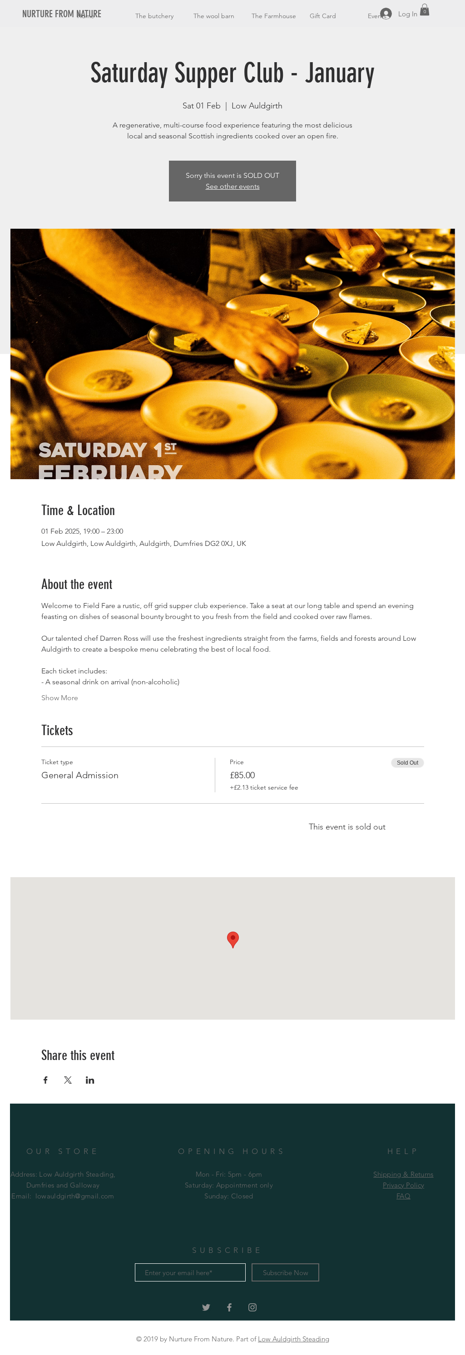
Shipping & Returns (403, 1174)
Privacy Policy (403, 1185)
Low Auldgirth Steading (293, 1339)
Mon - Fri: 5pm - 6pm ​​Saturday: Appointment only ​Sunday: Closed (229, 1185)
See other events (233, 186)
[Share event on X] (68, 1080)
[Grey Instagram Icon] (252, 1307)
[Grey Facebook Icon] (229, 1307)
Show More (59, 697)
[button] (425, 9)
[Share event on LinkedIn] (90, 1080)
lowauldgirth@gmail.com (74, 1196)
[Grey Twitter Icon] (206, 1307)
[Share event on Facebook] (45, 1080)
